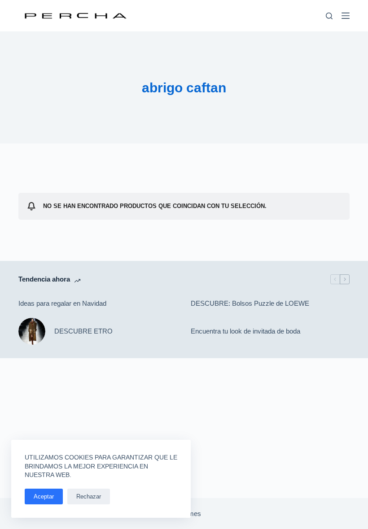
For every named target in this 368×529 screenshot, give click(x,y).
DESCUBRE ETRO (83, 331)
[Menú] (346, 16)
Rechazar (88, 496)
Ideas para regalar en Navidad (62, 303)
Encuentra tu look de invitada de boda (245, 331)
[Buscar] (329, 16)
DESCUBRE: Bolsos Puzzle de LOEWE (250, 303)
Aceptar (44, 496)
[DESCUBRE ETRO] (31, 331)
